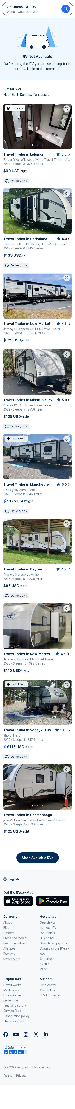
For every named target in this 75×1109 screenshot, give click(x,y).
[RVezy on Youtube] (15, 1034)
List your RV (48, 927)
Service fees (12, 1010)
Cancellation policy (16, 1016)
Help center (48, 985)
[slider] (64, 154)
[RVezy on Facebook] (5, 1034)
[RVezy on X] (35, 1034)
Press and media (14, 938)
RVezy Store (12, 959)
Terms (7, 1075)
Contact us (47, 990)
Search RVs (48, 922)
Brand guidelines (14, 943)
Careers (8, 933)
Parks (44, 969)
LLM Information (51, 995)
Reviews (9, 953)
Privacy (21, 1075)
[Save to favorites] (66, 108)
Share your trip (13, 1021)
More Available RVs (37, 858)
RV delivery (11, 990)
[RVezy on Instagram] (25, 1034)
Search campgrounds (55, 943)
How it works (12, 985)
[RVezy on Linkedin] (45, 1034)
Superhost (47, 958)
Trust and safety (14, 1005)
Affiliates (9, 948)
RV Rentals (47, 933)
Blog (6, 927)
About (7, 922)
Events (44, 964)
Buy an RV (47, 938)
